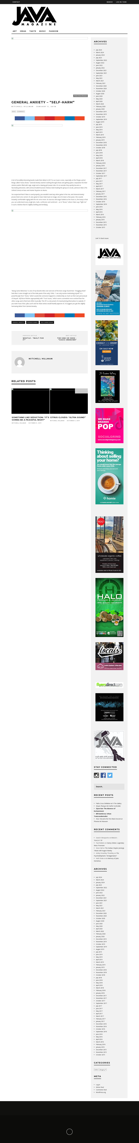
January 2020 (100, 109)
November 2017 (101, 171)
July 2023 (99, 58)
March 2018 (100, 160)
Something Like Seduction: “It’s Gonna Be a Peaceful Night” (30, 418)
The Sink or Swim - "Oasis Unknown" (67, 339)
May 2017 (99, 184)
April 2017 (99, 186)
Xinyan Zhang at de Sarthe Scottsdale (108, 806)
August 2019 (100, 122)
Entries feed (100, 1087)
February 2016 (100, 217)
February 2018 (100, 163)
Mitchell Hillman (22, 106)
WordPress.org (101, 1092)
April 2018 (99, 158)
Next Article (71, 335)
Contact (16, 2)
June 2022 (99, 65)
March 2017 (100, 189)
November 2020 (101, 88)
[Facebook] (20, 118)
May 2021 (99, 78)
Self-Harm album (47, 322)
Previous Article (30, 335)
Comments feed (101, 1090)
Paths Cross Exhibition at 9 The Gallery (108, 803)
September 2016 (101, 204)
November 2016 (101, 199)
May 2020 (99, 99)
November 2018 (101, 145)
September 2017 (101, 176)
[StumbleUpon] (60, 118)
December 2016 (101, 196)
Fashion (53, 31)
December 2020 (101, 86)
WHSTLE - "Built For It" (33, 339)
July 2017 (99, 178)
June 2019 (99, 127)
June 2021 (99, 76)
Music (42, 31)
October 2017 (100, 173)
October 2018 (100, 148)
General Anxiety (18, 322)
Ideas (23, 31)
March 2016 (100, 214)
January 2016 (100, 220)
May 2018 (99, 155)
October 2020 (100, 91)
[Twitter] (30, 118)
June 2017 (99, 181)
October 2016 (100, 202)
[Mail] (80, 118)
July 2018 (99, 150)
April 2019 (99, 132)
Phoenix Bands (32, 322)
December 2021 (101, 70)
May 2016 (99, 209)
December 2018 (101, 142)
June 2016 (99, 207)
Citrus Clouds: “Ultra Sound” (68, 417)
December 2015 (101, 222)
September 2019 (101, 119)
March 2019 (100, 135)
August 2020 (100, 94)
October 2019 (100, 117)
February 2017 (100, 191)
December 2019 (101, 112)
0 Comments (20, 111)
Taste (32, 31)
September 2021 (101, 73)
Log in (98, 1085)
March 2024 (100, 52)
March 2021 (100, 81)
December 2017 (101, 168)
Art (15, 31)
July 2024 (99, 50)
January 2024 (100, 55)
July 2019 (99, 124)
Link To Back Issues (102, 238)
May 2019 (99, 130)
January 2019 (100, 140)
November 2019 (101, 114)
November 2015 (101, 225)
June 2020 (99, 96)
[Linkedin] (70, 118)
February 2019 (100, 137)
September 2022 (101, 60)
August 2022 (100, 63)
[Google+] (40, 118)
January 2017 (100, 194)
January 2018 (100, 166)
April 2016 (99, 212)
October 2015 (100, 227)
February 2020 (100, 106)
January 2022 (100, 68)
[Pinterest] (50, 118)
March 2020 (100, 104)
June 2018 (99, 153)
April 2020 (99, 101)
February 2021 (100, 83)
